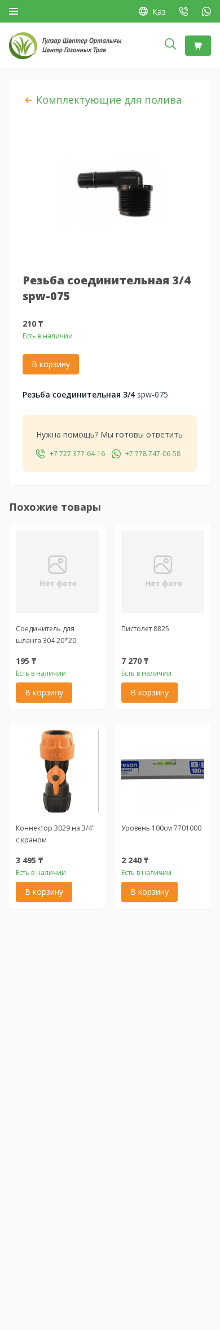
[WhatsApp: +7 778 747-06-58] (206, 11)
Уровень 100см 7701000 (161, 828)
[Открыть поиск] (170, 45)
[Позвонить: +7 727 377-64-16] (183, 11)
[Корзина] (198, 45)
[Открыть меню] (13, 11)
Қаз (159, 11)
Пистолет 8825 (145, 628)
